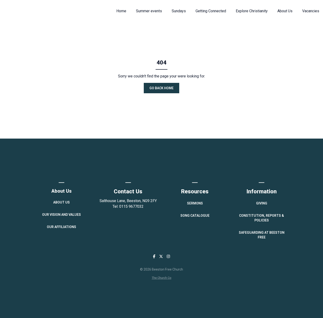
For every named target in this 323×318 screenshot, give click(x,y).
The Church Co (161, 278)
